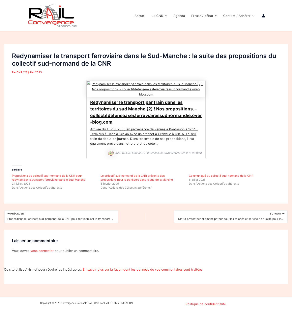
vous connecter (42, 251)
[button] (165, 16)
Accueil (139, 16)
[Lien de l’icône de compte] (263, 16)
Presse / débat (202, 16)
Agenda (179, 16)
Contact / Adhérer (236, 16)
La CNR (157, 16)
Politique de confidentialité (206, 304)
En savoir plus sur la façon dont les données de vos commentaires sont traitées (142, 269)
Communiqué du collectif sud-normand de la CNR (221, 175)
